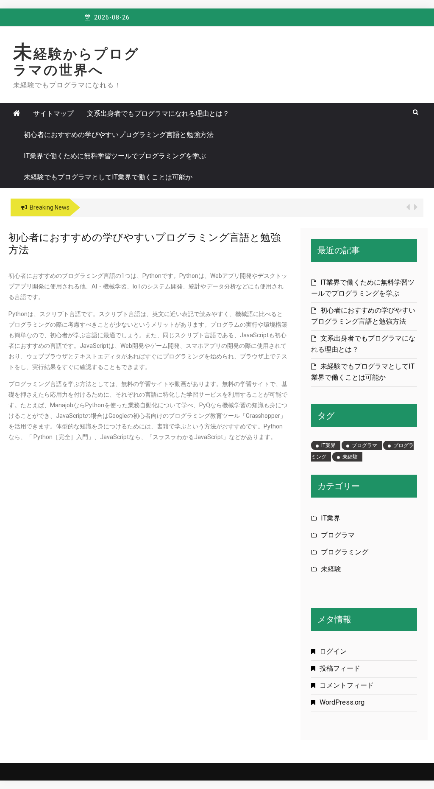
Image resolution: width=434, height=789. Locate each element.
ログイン (333, 651)
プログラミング (344, 552)
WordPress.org (342, 702)
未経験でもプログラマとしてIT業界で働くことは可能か (108, 177)
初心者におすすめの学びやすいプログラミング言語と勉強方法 (119, 135)
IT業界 (328, 445)
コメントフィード (347, 685)
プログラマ (364, 445)
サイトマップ (53, 113)
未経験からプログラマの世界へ (76, 62)
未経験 (350, 457)
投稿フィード (340, 668)
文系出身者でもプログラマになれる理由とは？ (158, 113)
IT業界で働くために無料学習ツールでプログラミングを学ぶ (115, 156)
